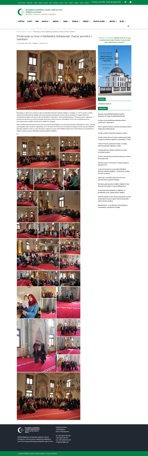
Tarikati (71, 3)
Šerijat (40, 3)
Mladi (122, 21)
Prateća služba (99, 21)
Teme (37, 21)
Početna (21, 21)
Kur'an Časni (21, 3)
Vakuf (81, 3)
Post (50, 3)
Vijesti (29, 21)
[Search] (128, 26)
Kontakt (86, 3)
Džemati (86, 21)
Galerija (45, 21)
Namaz (46, 3)
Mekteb (112, 21)
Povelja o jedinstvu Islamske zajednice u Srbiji (112, 133)
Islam (35, 3)
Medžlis (56, 21)
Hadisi (61, 3)
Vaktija (76, 3)
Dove (66, 3)
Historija (55, 3)
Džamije (75, 21)
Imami (65, 21)
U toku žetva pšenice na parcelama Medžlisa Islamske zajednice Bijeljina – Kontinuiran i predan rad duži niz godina (113, 171)
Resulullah (30, 3)
